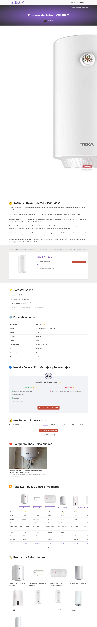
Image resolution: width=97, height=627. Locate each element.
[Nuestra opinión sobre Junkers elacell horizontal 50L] (37, 499)
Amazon (45, 425)
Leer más (19, 476)
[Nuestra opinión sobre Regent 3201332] (62, 500)
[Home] (10, 7)
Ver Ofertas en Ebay (48, 435)
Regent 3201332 (62, 508)
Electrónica (80, 2)
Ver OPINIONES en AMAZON (48, 408)
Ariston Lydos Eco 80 (76, 508)
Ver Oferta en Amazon (79, 262)
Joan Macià (50, 20)
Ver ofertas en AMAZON (48, 430)
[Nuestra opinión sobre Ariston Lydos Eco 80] (75, 500)
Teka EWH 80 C (16, 7)
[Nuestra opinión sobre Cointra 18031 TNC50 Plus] (24, 499)
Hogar (73, 2)
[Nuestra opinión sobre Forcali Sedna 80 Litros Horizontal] (50, 499)
